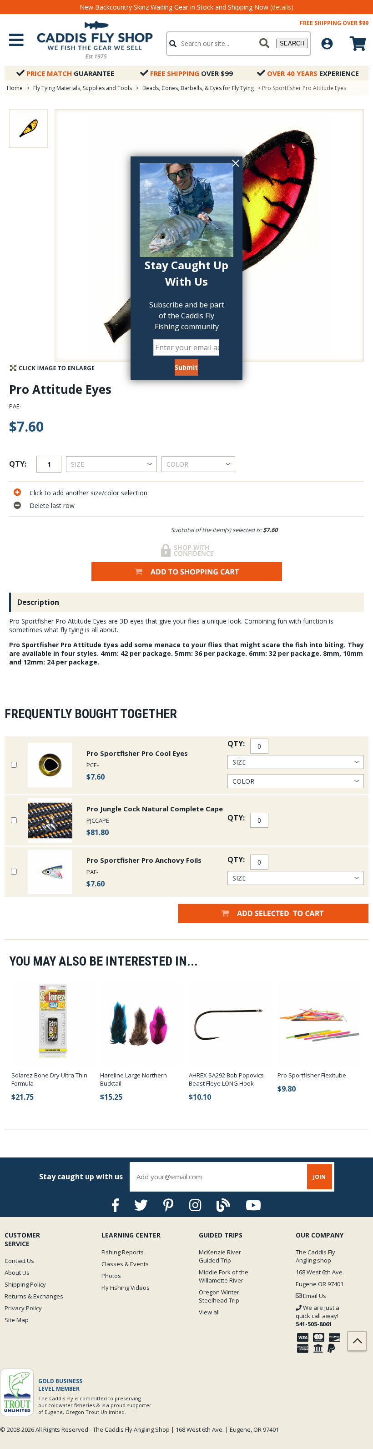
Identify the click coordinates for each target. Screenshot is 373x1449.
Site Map (17, 1320)
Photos (111, 1276)
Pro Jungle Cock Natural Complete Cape (154, 808)
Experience (313, 73)
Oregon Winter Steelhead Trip (219, 1296)
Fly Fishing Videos (125, 1287)
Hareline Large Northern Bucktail (133, 1079)
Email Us (314, 1296)
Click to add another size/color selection (88, 492)
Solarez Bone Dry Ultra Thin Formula (49, 1079)
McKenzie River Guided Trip (220, 1256)
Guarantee (70, 73)
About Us (17, 1272)
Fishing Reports (122, 1252)
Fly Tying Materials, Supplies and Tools (82, 88)
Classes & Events (125, 1264)
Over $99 (191, 73)
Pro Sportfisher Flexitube (311, 1075)
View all (209, 1312)
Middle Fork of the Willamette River (223, 1276)
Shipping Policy (25, 1284)
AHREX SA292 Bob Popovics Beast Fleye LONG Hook (226, 1079)
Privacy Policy (23, 1308)
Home (15, 88)
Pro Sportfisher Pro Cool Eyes (137, 753)
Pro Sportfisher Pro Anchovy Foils (144, 860)
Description (38, 602)
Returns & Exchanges (34, 1296)
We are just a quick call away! (317, 1315)
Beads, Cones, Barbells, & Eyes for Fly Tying (198, 88)
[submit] (264, 43)
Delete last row (52, 505)
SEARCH (292, 43)
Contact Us (19, 1261)
